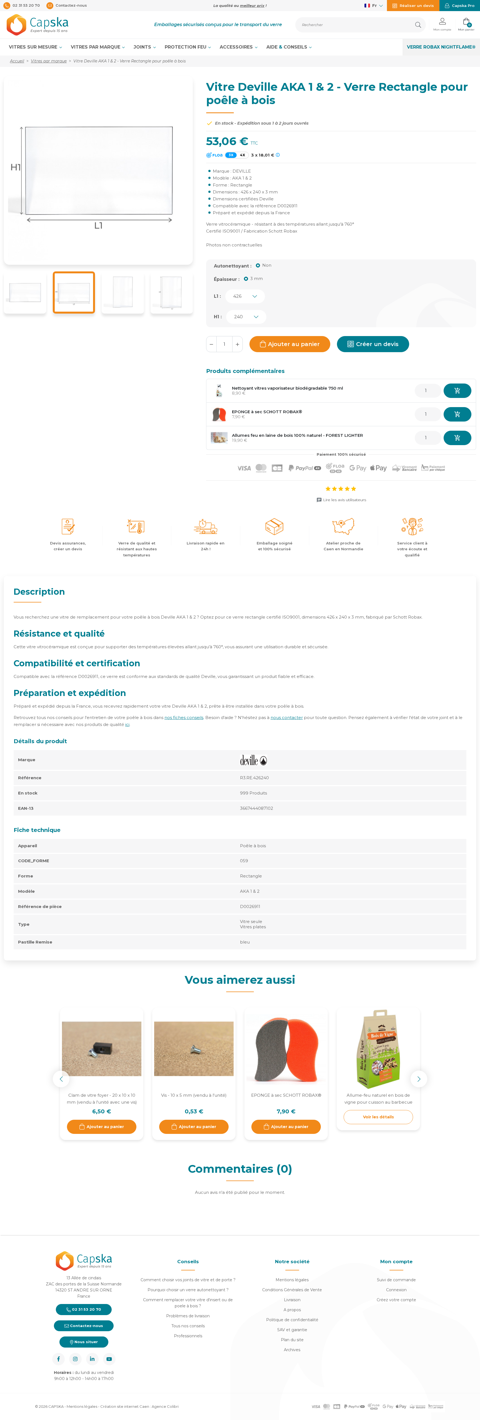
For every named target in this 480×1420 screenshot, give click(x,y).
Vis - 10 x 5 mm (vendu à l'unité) (194, 1095)
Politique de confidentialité (292, 1319)
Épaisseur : (226, 279)
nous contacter (287, 717)
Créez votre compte (396, 1299)
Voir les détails (378, 1116)
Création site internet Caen (125, 1406)
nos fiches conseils (183, 717)
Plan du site (292, 1339)
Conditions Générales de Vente (292, 1289)
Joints (143, 47)
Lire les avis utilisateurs (344, 499)
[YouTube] (109, 1359)
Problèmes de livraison (188, 1315)
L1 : (217, 296)
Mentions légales (292, 1279)
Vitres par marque (96, 47)
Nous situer (85, 1342)
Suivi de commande (396, 1279)
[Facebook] (58, 1359)
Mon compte (396, 1261)
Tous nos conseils (188, 1325)
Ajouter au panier (294, 344)
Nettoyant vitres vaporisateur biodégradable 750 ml (287, 388)
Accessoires (237, 47)
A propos (292, 1309)
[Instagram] (75, 1359)
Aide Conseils (287, 47)
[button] (442, 24)
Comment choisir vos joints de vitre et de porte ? (188, 1279)
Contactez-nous (86, 1325)
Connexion (396, 1289)
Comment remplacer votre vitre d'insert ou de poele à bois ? (188, 1302)
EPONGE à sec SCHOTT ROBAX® (267, 411)
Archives (292, 1349)
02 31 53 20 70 (86, 1309)
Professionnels (188, 1335)
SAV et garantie (292, 1329)
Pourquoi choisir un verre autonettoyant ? (188, 1289)
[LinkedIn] (92, 1359)
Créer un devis (377, 344)
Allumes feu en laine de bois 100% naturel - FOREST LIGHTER (297, 435)
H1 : (218, 316)
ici (127, 724)
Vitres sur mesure (34, 47)
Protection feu (186, 47)
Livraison (292, 1299)
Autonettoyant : (232, 266)
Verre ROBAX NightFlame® (441, 47)
